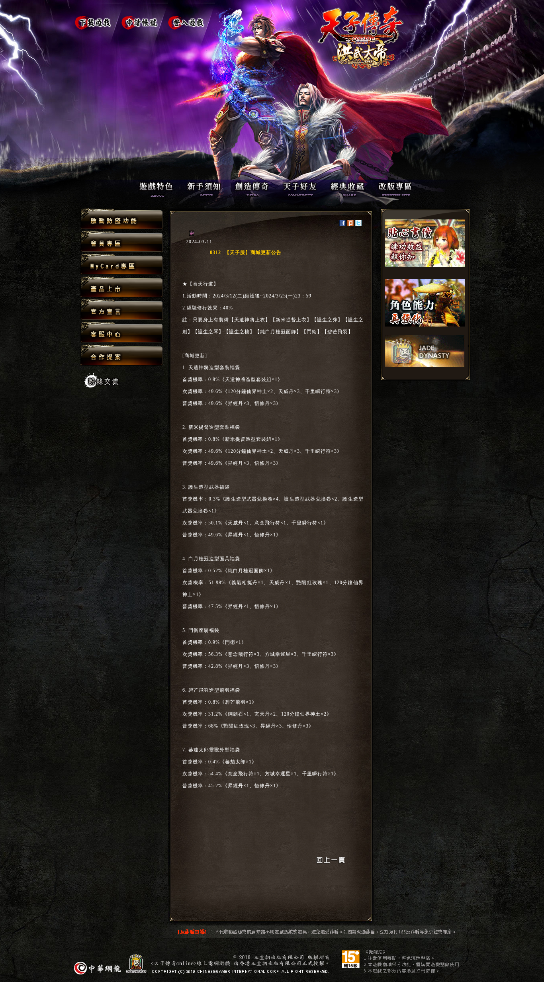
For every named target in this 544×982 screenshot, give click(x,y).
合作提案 (121, 355)
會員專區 (121, 242)
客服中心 (121, 332)
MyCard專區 (121, 264)
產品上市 (121, 287)
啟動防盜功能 (121, 219)
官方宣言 (121, 310)
